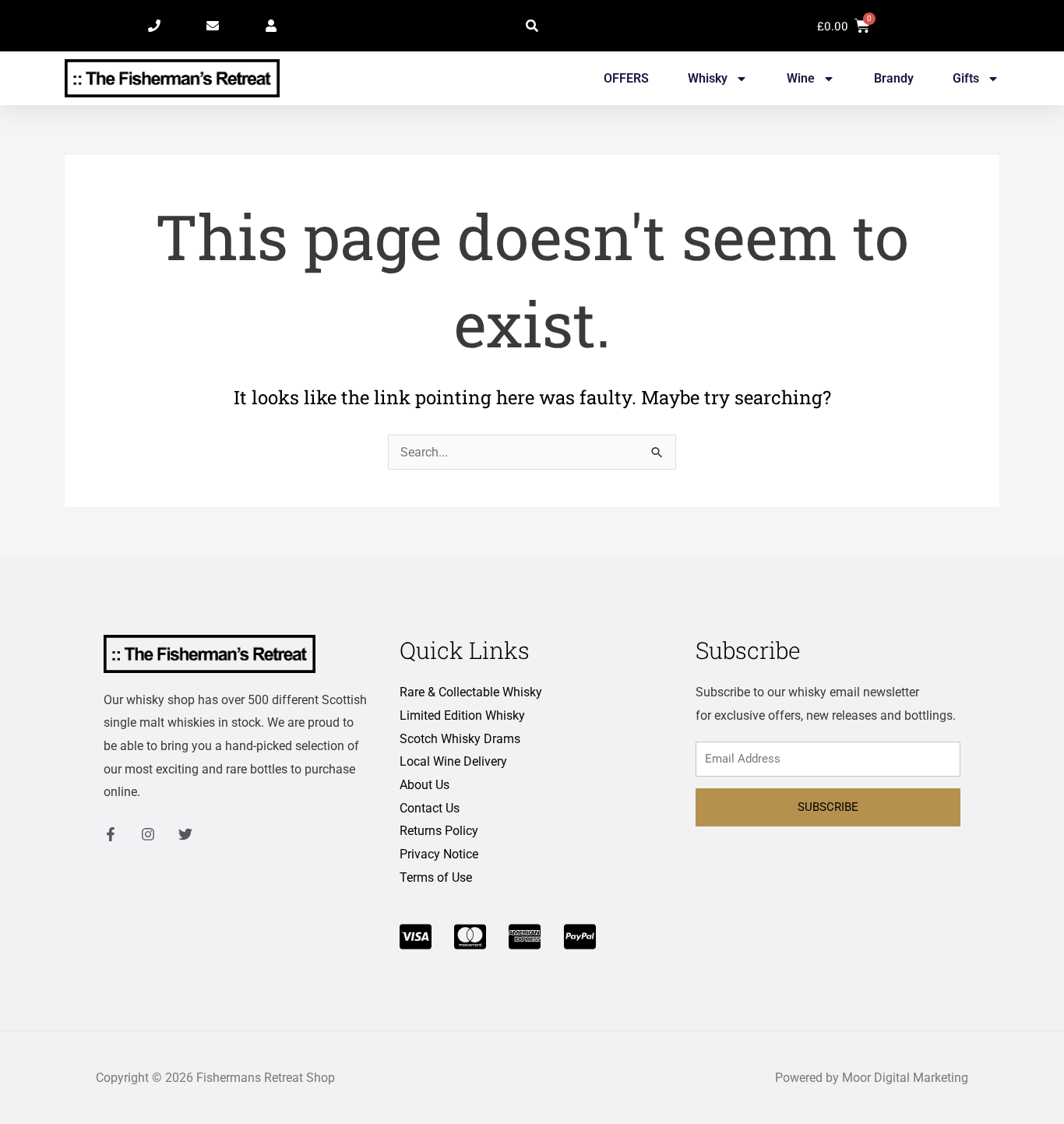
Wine (801, 78)
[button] (532, 25)
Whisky (708, 78)
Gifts (966, 78)
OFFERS (626, 78)
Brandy (894, 78)
